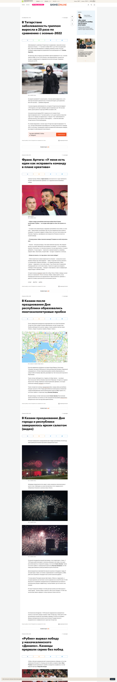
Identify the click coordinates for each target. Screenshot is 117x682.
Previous (78, 33)
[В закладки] (72, 20)
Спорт (30, 282)
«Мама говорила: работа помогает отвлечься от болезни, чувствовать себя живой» (86, 22)
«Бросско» (86, 16)
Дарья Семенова (87, 15)
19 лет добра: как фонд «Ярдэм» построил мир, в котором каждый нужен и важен (84, 54)
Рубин (40, 282)
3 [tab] (86, 33)
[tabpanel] (86, 22)
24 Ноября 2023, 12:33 (26, 17)
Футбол (35, 282)
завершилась (63, 397)
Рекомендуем (81, 50)
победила (40, 383)
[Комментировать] (72, 16)
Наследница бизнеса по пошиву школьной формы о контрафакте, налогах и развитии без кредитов (84, 28)
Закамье (28, 4)
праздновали (46, 387)
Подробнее (60, 679)
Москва (83, 1)
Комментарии (44, 147)
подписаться (61, 134)
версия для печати (64, 140)
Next (93, 33)
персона (79, 12)
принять (112, 679)
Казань (75, 1)
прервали (39, 273)
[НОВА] (38, 5)
